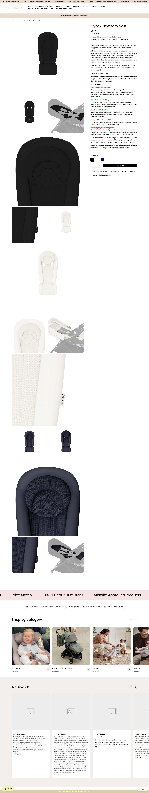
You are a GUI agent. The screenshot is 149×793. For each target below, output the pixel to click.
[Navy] (102, 159)
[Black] (92, 159)
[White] (97, 159)
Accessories (22, 21)
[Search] (137, 7)
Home (13, 21)
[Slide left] (131, 619)
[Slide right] (135, 619)
